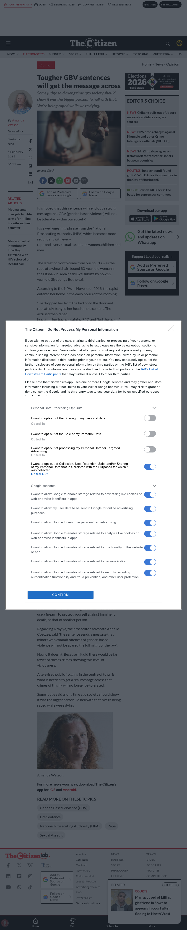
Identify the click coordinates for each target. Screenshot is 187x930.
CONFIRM (60, 594)
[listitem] (93, 408)
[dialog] (93, 465)
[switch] (150, 418)
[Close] (172, 330)
